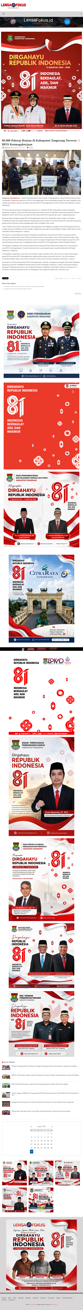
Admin (12, 147)
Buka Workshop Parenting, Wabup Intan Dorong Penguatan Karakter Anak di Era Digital (40, 1084)
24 (31, 1148)
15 (48, 1141)
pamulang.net (54, 1304)
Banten (31, 147)
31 (31, 1151)
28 (45, 1148)
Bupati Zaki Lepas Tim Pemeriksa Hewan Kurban (17, 289)
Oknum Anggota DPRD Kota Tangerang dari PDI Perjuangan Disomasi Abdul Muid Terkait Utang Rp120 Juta (45, 1094)
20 (41, 1144)
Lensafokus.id (32, 1304)
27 (41, 1148)
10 (31, 1141)
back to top (78, 293)
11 (35, 1141)
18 (35, 1144)
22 (48, 1144)
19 (38, 1144)
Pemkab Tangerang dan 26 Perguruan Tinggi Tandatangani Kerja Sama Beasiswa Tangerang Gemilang (44, 1066)
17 (31, 1144)
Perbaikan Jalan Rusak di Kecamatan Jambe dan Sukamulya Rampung (24, 286)
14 (45, 1141)
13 (41, 1141)
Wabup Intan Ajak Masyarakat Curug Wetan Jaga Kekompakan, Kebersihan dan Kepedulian (41, 1111)
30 (51, 1148)
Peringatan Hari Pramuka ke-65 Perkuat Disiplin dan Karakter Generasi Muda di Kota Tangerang (43, 1102)
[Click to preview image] (41, 173)
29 (48, 1148)
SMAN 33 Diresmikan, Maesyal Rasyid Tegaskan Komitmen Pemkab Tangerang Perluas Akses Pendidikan (45, 1075)
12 (38, 1141)
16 (51, 1141)
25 (35, 1148)
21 (45, 1144)
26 (38, 1148)
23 (51, 1144)
